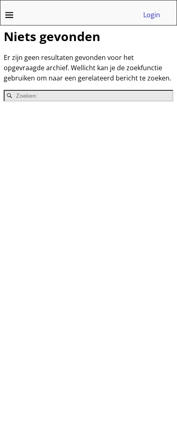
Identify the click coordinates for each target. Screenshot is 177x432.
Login (151, 14)
